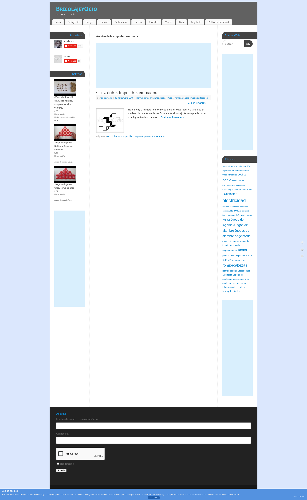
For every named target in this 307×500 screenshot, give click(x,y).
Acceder (61, 470)
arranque (236, 171)
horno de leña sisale (237, 215)
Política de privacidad (219, 22)
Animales (153, 22)
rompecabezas (158, 136)
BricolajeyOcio (76, 9)
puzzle (147, 136)
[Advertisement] (153, 65)
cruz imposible (125, 136)
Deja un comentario (197, 103)
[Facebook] (302, 243)
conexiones (240, 186)
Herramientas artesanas (147, 98)
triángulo (227, 291)
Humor (104, 22)
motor (242, 250)
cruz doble (112, 136)
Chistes (241, 181)
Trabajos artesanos (199, 98)
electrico (225, 207)
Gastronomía (121, 22)
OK (247, 43)
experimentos (245, 211)
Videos (168, 22)
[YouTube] (302, 257)
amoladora (227, 166)
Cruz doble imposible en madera (127, 92)
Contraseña (62, 433)
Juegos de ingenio (230, 241)
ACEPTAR (153, 498)
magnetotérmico (229, 251)
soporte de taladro (237, 287)
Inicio (58, 22)
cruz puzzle (138, 136)
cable (226, 180)
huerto (249, 215)
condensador (229, 185)
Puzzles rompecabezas (178, 98)
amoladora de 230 (242, 166)
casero (234, 181)
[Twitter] (302, 250)
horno (224, 215)
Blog (181, 22)
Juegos (90, 22)
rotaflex (225, 271)
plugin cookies (299, 496)
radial (249, 255)
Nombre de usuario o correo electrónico (77, 419)
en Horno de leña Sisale (239, 207)
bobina (242, 174)
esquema (226, 211)
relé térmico (233, 260)
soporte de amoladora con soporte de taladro (235, 283)
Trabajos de (73, 22)
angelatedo (106, 98)
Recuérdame (67, 463)
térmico (236, 291)
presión (225, 256)
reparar (242, 260)
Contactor (230, 193)
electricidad (234, 200)
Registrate (196, 22)
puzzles (241, 256)
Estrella (234, 210)
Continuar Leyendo (173, 117)
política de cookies (195, 494)
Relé (224, 260)
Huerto (138, 22)
